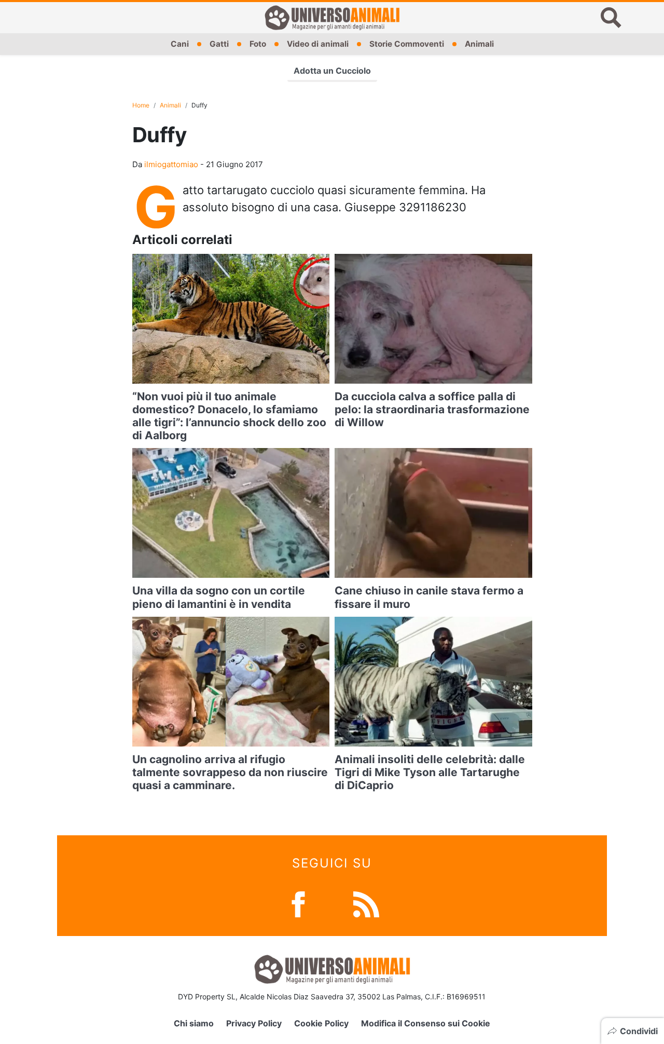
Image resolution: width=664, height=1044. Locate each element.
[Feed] (366, 903)
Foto (258, 44)
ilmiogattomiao (171, 164)
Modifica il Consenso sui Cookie (425, 1023)
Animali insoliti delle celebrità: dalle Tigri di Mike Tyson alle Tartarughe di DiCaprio (430, 772)
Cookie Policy (321, 1023)
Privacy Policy (254, 1023)
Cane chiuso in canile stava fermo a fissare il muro (429, 597)
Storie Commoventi (406, 44)
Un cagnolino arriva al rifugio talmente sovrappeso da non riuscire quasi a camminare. (230, 772)
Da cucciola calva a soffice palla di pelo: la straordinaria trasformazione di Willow (432, 409)
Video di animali (318, 44)
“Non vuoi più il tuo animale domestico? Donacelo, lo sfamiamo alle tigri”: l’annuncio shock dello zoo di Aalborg (229, 416)
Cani (180, 44)
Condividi (639, 1031)
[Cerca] (611, 17)
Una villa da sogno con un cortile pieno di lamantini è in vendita (218, 597)
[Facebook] (298, 903)
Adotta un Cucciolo (332, 70)
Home (140, 105)
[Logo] (332, 17)
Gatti (219, 44)
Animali (479, 44)
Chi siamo (194, 1023)
